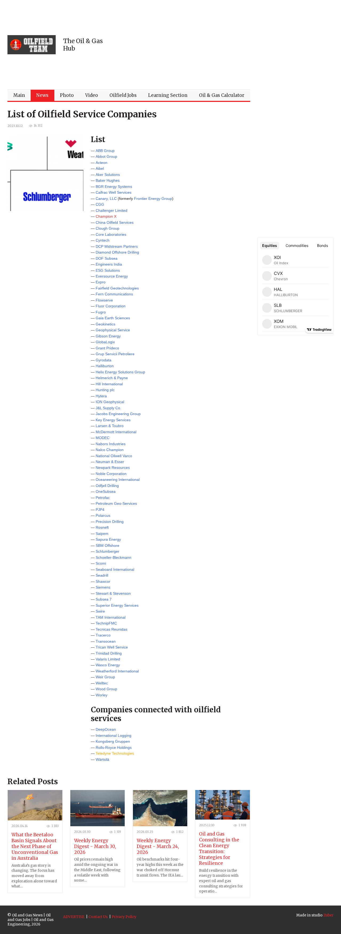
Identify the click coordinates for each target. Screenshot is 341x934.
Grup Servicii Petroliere (115, 354)
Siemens (103, 587)
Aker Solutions (108, 174)
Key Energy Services (113, 420)
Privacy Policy (124, 917)
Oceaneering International (118, 479)
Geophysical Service (113, 330)
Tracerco (103, 635)
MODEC (102, 438)
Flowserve (104, 300)
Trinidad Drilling (109, 653)
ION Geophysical (110, 402)
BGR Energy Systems (114, 186)
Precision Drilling (110, 521)
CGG (100, 204)
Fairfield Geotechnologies (117, 288)
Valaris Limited (108, 659)
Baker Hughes (108, 180)
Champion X (106, 216)
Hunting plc (105, 390)
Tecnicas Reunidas (111, 629)
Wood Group (106, 689)
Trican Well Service (112, 647)
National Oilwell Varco (114, 456)
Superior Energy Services (117, 605)
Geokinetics (105, 324)
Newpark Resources (113, 467)
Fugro (101, 312)
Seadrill (102, 575)
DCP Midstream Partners (117, 246)
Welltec (102, 683)
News (42, 95)
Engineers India (109, 264)
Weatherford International (117, 671)
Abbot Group (106, 156)
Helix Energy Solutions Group (120, 372)
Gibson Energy (108, 336)
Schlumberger (107, 551)
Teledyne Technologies (115, 753)
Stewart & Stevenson (113, 593)
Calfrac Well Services (113, 192)
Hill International (109, 384)
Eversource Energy (112, 276)
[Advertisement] (226, 44)
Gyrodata (103, 360)
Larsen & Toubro (110, 426)
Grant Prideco (107, 348)
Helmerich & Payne (112, 378)
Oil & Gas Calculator (221, 95)
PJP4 (100, 509)
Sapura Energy (108, 539)
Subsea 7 (104, 599)
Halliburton (105, 366)
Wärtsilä (102, 759)
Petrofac (103, 497)
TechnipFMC (106, 623)
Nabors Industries (110, 444)
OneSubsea (106, 491)
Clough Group (107, 228)
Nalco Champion (110, 450)
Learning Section (168, 95)
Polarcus (103, 515)
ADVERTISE (73, 917)
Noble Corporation (111, 474)
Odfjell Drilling (107, 485)
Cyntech (102, 240)
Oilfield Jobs (123, 95)
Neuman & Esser (110, 462)
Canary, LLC (106, 198)
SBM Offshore (107, 545)
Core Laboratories (111, 234)
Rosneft (102, 527)
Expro (100, 282)
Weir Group (105, 677)
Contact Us (98, 917)
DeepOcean (106, 729)
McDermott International (116, 432)
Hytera (101, 396)
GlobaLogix (105, 342)
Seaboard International (115, 569)
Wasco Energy (108, 665)
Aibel (100, 168)
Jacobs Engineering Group (118, 414)
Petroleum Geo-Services (116, 503)
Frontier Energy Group (153, 198)
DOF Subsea (106, 258)
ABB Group (105, 150)
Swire (100, 611)
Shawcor (103, 581)
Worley (101, 695)
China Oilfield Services (114, 222)
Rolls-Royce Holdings (114, 747)
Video (91, 95)
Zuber (328, 915)
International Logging (113, 735)
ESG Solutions (108, 270)
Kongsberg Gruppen (113, 741)
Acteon (101, 162)
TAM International (110, 617)
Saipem (102, 533)
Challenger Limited (111, 210)
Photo (67, 95)
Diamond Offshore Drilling (117, 252)
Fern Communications (114, 294)
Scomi (101, 563)
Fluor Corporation (110, 306)
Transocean (106, 641)
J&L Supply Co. (108, 408)
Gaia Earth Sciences (113, 318)
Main (19, 95)
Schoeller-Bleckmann (113, 557)
